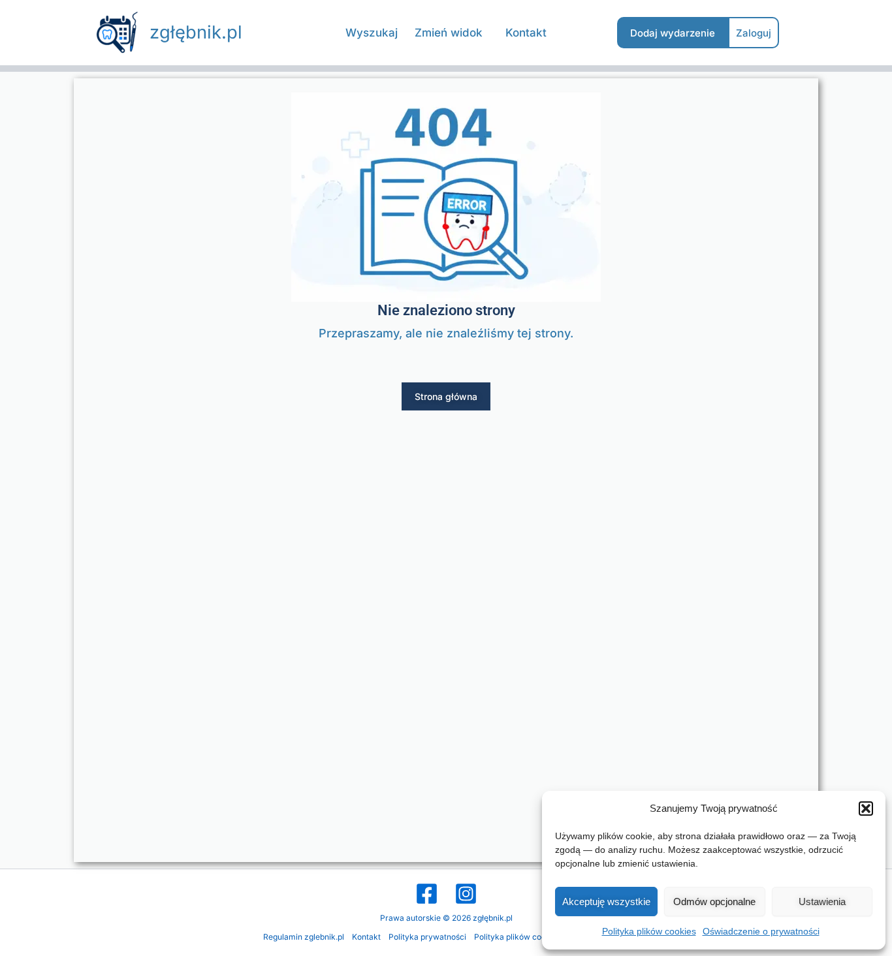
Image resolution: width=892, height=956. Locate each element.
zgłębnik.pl (196, 32)
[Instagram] (465, 893)
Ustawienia (822, 901)
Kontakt (366, 937)
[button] (865, 808)
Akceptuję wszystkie (606, 901)
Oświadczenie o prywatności (761, 931)
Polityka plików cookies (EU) (526, 937)
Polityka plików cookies (649, 931)
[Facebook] (426, 893)
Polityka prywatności (427, 937)
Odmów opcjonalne (714, 901)
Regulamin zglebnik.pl (303, 937)
